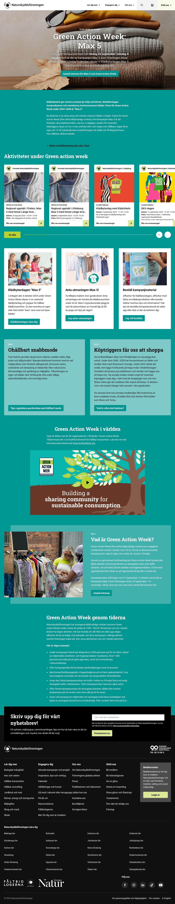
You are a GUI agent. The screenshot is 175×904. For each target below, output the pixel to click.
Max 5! (94, 290)
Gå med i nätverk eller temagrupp (55, 792)
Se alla (12, 234)
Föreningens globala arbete (86, 775)
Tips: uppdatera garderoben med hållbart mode (36, 408)
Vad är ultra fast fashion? (110, 408)
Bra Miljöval (78, 803)
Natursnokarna (45, 803)
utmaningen (81, 290)
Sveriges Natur (79, 809)
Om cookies (154, 898)
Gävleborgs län (11, 840)
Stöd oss (165, 5)
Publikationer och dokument (86, 786)
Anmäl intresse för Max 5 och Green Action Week (89, 73)
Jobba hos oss (79, 792)
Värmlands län (94, 862)
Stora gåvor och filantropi (119, 792)
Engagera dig (111, 5)
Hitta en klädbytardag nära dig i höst (69, 145)
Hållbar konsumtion (14, 781)
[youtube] (161, 885)
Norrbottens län (136, 848)
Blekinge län (9, 833)
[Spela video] (87, 482)
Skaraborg (8, 855)
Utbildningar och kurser (50, 786)
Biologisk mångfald (13, 770)
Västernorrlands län (13, 869)
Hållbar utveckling (13, 786)
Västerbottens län (137, 862)
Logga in (155, 794)
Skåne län (50, 855)
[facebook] (125, 885)
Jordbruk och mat (13, 792)
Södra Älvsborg (11, 862)
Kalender (42, 781)
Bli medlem (112, 770)
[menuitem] (93, 5)
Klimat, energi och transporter (19, 798)
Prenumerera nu (102, 733)
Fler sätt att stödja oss (117, 803)
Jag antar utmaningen (80, 318)
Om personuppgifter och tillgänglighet (129, 898)
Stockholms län (95, 855)
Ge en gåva (112, 781)
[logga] (30, 883)
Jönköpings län (136, 840)
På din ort (43, 798)
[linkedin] (143, 885)
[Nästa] (167, 235)
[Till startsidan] (25, 5)
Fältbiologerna (45, 809)
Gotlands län (135, 833)
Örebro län (92, 869)
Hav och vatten (11, 775)
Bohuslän (50, 833)
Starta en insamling (116, 786)
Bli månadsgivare (115, 775)
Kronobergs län (53, 848)
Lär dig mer (92, 5)
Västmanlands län (54, 869)
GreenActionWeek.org (84, 443)
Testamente (112, 798)
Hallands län (51, 840)
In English (166, 898)
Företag (110, 809)
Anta (69, 290)
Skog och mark (11, 809)
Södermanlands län (138, 855)
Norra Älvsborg (94, 848)
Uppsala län (51, 862)
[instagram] (134, 885)
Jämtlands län (94, 840)
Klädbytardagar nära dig (24, 321)
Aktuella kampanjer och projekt (54, 770)
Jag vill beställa (133, 318)
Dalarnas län (93, 833)
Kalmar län (9, 848)
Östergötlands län (137, 869)
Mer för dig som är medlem (52, 815)
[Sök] (142, 5)
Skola (7, 815)
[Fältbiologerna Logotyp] (13, 883)
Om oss (128, 5)
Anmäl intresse (101, 593)
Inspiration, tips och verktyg (52, 775)
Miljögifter (9, 803)
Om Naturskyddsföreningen (86, 770)
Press (75, 781)
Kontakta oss (78, 798)
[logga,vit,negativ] (51, 883)
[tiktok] (152, 885)
